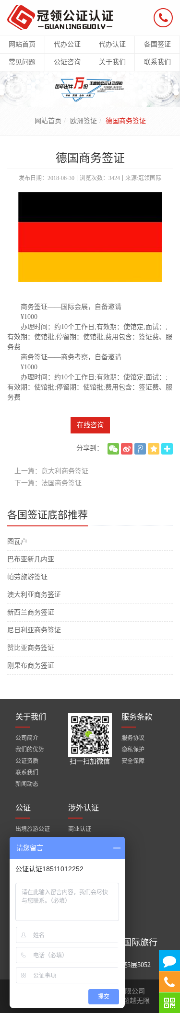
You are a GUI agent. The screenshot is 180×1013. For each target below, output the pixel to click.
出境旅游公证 (32, 829)
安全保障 (132, 761)
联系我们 (26, 772)
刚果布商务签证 (30, 665)
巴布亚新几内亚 (30, 559)
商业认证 (79, 829)
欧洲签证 (83, 121)
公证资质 (26, 761)
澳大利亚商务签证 (34, 594)
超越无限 (136, 1000)
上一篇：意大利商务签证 (51, 471)
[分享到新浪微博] (126, 449)
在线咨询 (90, 425)
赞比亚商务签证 (30, 647)
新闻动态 (26, 784)
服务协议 (132, 738)
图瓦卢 (17, 541)
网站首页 (48, 121)
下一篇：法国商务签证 (48, 483)
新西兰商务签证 (30, 612)
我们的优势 (29, 749)
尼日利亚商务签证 (34, 630)
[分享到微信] (113, 449)
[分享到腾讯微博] (140, 449)
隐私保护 (132, 749)
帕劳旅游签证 (27, 576)
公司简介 (26, 738)
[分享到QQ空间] (153, 449)
